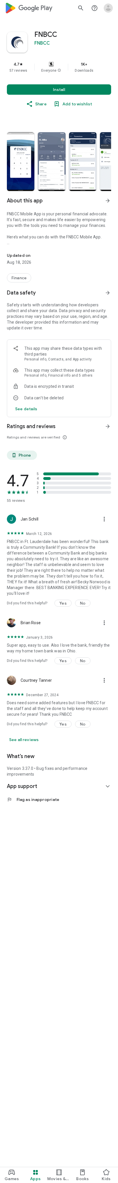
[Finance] (19, 278)
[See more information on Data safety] (108, 293)
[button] (59, 71)
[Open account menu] (108, 8)
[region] (59, 67)
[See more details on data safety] (26, 409)
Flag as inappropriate (33, 799)
